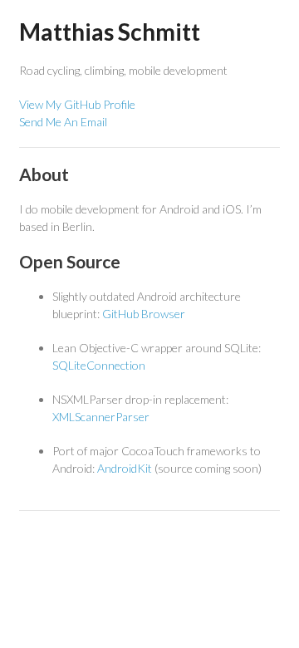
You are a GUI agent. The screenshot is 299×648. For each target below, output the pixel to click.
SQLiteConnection (98, 365)
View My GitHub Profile (77, 104)
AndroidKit (124, 468)
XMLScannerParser (101, 417)
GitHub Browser (143, 314)
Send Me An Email (63, 122)
